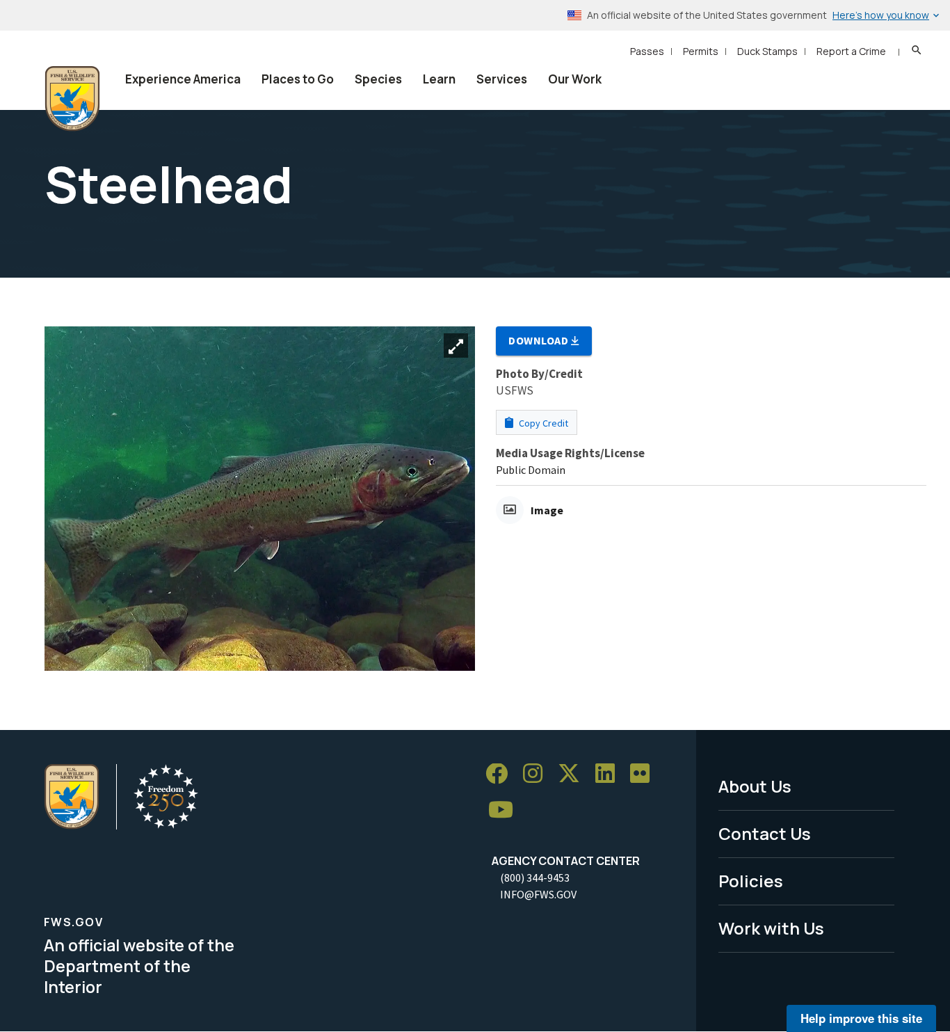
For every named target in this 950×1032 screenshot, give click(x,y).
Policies (750, 880)
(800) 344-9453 (535, 877)
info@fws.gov (538, 894)
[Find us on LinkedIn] (610, 774)
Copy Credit (542, 423)
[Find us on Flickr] (644, 774)
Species (378, 79)
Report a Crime (851, 51)
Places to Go (297, 79)
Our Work (575, 79)
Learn (439, 79)
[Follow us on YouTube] (505, 810)
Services (501, 79)
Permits (700, 51)
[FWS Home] (72, 98)
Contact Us (764, 833)
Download (539, 340)
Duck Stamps (767, 51)
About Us (754, 786)
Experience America (183, 79)
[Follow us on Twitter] (574, 774)
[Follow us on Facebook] (501, 774)
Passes (647, 51)
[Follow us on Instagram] (537, 774)
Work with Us (771, 927)
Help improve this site (861, 1018)
